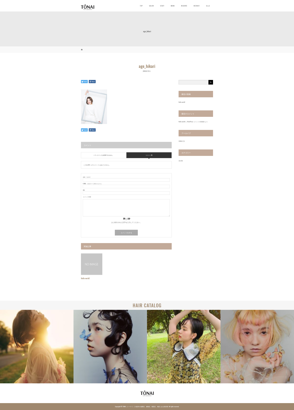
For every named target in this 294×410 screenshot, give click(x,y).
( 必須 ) (86, 177)
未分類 (181, 161)
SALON (151, 5)
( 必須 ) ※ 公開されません (92, 183)
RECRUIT (197, 5)
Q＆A (208, 5)
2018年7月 (182, 141)
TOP (141, 5)
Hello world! (85, 278)
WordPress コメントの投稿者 (196, 122)
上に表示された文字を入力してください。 (126, 222)
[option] (37, 346)
